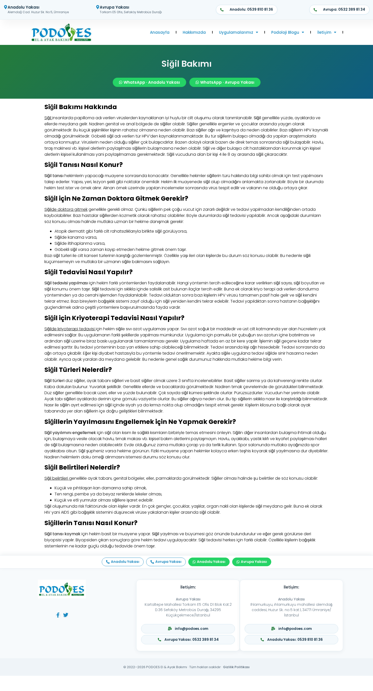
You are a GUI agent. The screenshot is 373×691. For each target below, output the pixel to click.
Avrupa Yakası (114, 7)
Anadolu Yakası (23, 7)
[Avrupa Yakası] (98, 7)
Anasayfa (159, 32)
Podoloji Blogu (285, 32)
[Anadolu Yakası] (6, 7)
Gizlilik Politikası (236, 667)
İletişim (324, 32)
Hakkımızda (194, 32)
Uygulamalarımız (236, 32)
